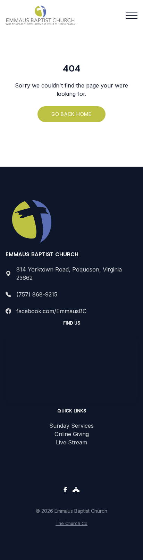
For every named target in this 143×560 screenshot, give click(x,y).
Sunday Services (71, 425)
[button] (131, 15)
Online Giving (71, 434)
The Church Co (71, 523)
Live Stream (71, 442)
